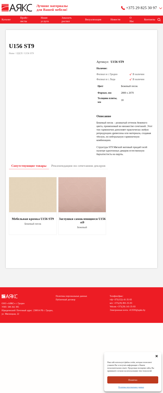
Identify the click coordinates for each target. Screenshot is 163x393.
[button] (156, 356)
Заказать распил (67, 19)
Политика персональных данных (131, 387)
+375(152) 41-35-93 (122, 299)
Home (11, 53)
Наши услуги (45, 19)
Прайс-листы (24, 19)
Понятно (132, 380)
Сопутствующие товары (28, 165)
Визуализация (93, 19)
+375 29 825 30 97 (141, 8)
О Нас (132, 19)
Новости (115, 19)
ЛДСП (19, 53)
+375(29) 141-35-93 (126, 306)
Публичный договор (65, 299)
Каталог (6, 19)
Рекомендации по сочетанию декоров (78, 165)
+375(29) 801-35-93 (123, 303)
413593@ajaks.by (137, 310)
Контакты (149, 19)
